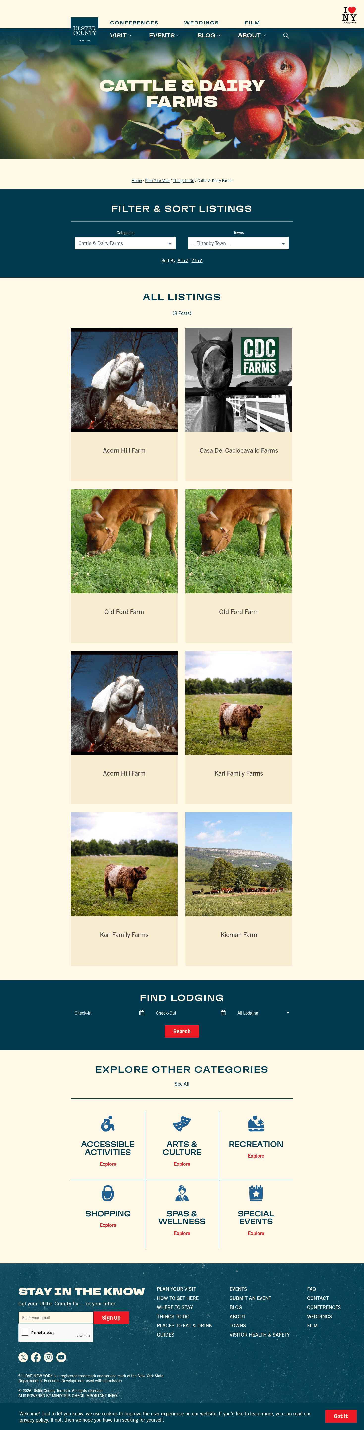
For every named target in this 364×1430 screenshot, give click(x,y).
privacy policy (33, 1419)
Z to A (197, 260)
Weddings (201, 22)
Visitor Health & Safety (260, 1334)
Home (137, 180)
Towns (239, 232)
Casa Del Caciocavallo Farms (239, 450)
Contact (318, 1298)
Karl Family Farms (238, 773)
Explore (108, 1164)
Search (182, 1031)
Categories (125, 232)
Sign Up (111, 1318)
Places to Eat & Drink (184, 1325)
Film (252, 22)
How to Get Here (178, 1298)
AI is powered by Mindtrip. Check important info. (68, 1395)
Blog (206, 35)
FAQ (311, 1289)
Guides (165, 1334)
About (249, 35)
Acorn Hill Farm (124, 450)
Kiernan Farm (239, 934)
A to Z (183, 260)
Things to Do (183, 180)
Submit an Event (250, 1298)
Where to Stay (175, 1307)
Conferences (134, 22)
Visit (118, 35)
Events (162, 35)
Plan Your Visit (157, 180)
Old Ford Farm (124, 611)
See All (182, 1083)
